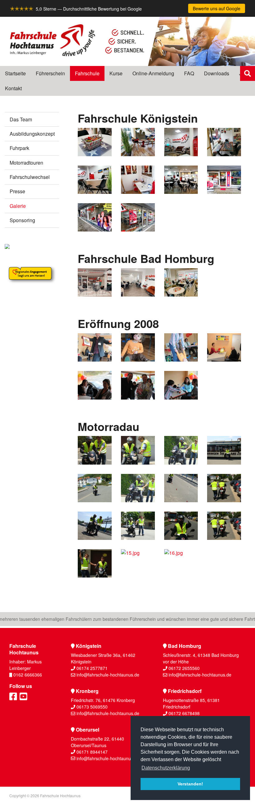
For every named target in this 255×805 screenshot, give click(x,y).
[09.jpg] (224, 488)
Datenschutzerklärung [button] (165, 767)
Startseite (15, 73)
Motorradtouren (26, 162)
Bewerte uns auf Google (216, 8)
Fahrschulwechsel (30, 176)
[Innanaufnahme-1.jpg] (138, 180)
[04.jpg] (138, 385)
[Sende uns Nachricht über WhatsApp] (247, 168)
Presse (17, 191)
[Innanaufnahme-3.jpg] (224, 142)
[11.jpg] (138, 526)
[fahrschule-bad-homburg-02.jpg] (138, 282)
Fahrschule (87, 73)
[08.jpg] (181, 488)
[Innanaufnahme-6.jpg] (95, 142)
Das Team (21, 119)
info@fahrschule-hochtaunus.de (107, 675)
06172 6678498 (184, 713)
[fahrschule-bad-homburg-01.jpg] (95, 282)
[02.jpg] (224, 347)
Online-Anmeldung (153, 73)
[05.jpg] (138, 347)
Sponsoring (22, 220)
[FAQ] (247, 198)
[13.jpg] (224, 526)
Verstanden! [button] (190, 783)
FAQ (189, 73)
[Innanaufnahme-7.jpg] (181, 180)
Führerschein (50, 73)
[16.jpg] (181, 563)
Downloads (216, 73)
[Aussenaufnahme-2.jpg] (95, 217)
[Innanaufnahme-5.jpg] (138, 142)
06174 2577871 (92, 668)
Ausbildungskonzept (32, 133)
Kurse (116, 73)
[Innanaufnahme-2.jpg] (95, 180)
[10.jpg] (95, 526)
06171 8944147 (92, 752)
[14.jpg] (95, 563)
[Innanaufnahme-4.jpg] (181, 142)
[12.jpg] (181, 526)
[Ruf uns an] (247, 183)
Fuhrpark (19, 148)
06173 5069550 (92, 707)
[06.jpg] (181, 347)
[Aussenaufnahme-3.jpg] (138, 217)
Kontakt (13, 88)
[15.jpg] (138, 563)
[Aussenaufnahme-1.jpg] (224, 180)
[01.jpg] (95, 347)
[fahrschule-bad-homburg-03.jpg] (181, 282)
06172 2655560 (184, 668)
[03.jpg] (95, 385)
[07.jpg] (181, 385)
